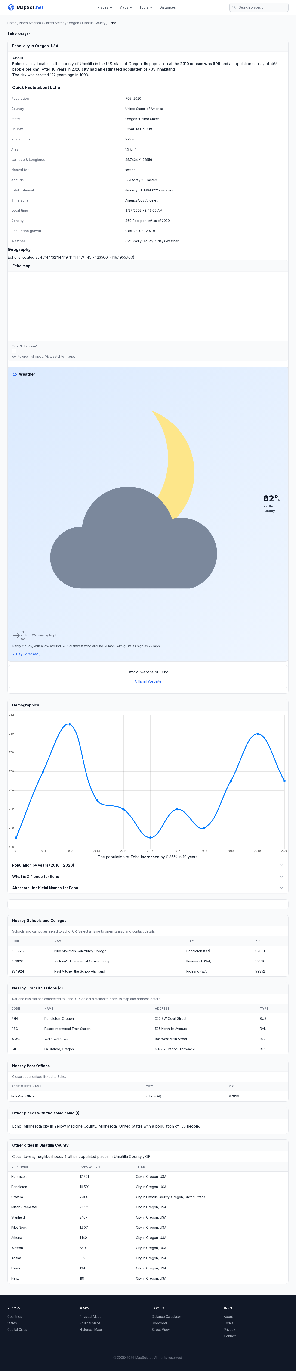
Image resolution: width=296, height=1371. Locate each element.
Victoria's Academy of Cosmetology (81, 961)
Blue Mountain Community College (80, 951)
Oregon (73, 23)
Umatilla (87, 63)
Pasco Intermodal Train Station (67, 1029)
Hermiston (19, 1176)
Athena (16, 1238)
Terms (228, 1323)
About (228, 1316)
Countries (14, 1316)
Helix (15, 1278)
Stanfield (18, 1217)
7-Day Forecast (25, 654)
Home (11, 23)
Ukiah (15, 1268)
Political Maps (90, 1323)
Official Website (148, 681)
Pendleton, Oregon (59, 1018)
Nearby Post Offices (31, 1065)
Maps (123, 7)
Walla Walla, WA (56, 1039)
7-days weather (166, 241)
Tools (143, 7)
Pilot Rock (19, 1227)
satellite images (64, 356)
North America (30, 23)
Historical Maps (91, 1329)
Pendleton (19, 1187)
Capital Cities (17, 1329)
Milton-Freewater (24, 1207)
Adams (16, 1258)
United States (54, 23)
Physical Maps (90, 1316)
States (12, 1323)
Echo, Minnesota (27, 1126)
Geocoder (159, 1323)
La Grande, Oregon (59, 1049)
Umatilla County (93, 23)
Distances (168, 7)
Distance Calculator (166, 1316)
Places (102, 7)
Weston (17, 1248)
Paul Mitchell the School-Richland (79, 971)
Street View (161, 1329)
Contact (230, 1336)
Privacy (229, 1329)
